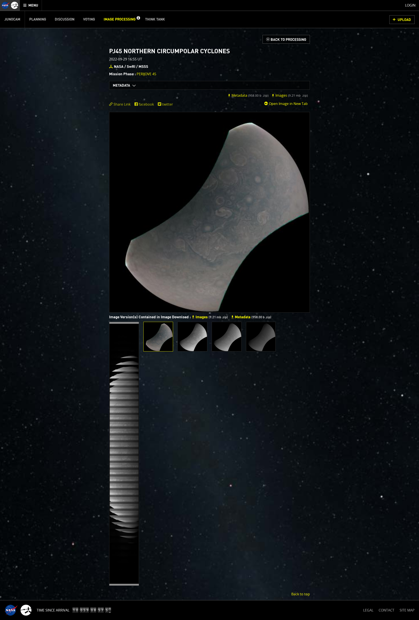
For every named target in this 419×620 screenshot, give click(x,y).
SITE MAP (407, 610)
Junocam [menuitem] (12, 19)
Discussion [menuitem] (64, 19)
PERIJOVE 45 (146, 74)
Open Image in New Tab (288, 103)
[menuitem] (31, 5)
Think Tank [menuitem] (155, 19)
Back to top (300, 594)
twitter (167, 104)
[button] (138, 19)
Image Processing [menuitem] (120, 19)
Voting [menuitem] (89, 19)
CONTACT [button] (386, 610)
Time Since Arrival (53, 610)
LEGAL (368, 609)
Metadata (121, 85)
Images (291, 95)
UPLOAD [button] (404, 20)
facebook (146, 104)
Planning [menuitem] (37, 19)
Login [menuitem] (410, 5)
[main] (209, 310)
